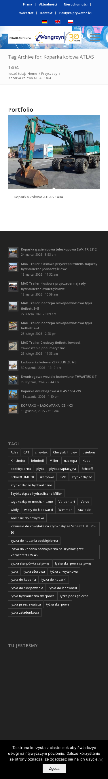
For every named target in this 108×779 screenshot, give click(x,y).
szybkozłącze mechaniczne (32, 501)
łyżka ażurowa (34, 571)
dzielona (89, 452)
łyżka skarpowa (57, 604)
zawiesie (84, 509)
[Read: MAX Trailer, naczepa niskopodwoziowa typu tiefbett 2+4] (13, 326)
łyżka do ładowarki (63, 588)
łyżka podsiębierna (74, 596)
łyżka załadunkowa (25, 612)
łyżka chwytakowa (64, 571)
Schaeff (87, 468)
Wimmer (65, 509)
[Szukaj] (78, 37)
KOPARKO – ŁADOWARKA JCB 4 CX (47, 405)
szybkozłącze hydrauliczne (31, 485)
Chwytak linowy (65, 452)
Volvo (85, 501)
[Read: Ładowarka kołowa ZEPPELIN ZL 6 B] (13, 365)
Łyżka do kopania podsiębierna (34, 540)
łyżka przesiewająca (26, 604)
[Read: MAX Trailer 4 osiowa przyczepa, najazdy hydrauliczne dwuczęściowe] (13, 286)
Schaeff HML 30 (22, 477)
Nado (86, 460)
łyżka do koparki (53, 579)
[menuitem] (27, 4)
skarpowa (46, 477)
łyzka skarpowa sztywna (73, 563)
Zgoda (54, 768)
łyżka (14, 571)
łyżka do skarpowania (27, 588)
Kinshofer (18, 460)
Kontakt (46, 13)
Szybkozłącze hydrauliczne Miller (36, 493)
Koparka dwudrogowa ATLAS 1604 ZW (51, 391)
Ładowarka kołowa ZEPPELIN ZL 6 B (49, 362)
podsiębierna (21, 468)
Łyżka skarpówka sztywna (30, 563)
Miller (54, 460)
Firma (27, 4)
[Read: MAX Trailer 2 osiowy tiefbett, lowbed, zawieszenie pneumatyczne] (13, 346)
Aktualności (48, 4)
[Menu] (92, 37)
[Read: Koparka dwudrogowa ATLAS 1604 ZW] (13, 394)
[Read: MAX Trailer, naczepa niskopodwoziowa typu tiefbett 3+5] (13, 306)
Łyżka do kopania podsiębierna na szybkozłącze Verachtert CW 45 (47, 552)
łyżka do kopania (23, 579)
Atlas (14, 452)
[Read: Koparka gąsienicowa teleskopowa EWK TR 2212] (13, 252)
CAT (26, 452)
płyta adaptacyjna (62, 468)
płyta (40, 468)
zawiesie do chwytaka (27, 518)
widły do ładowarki (38, 509)
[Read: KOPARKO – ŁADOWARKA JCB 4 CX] (13, 408)
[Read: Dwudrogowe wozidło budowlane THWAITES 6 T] (13, 380)
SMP (63, 477)
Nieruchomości (76, 4)
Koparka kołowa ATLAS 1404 (38, 196)
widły (15, 509)
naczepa (70, 460)
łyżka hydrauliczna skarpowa (32, 596)
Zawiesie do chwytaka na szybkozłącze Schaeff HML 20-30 (53, 529)
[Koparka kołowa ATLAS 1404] (54, 152)
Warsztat (26, 13)
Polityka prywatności (75, 13)
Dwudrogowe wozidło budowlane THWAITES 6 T (59, 376)
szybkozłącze (82, 477)
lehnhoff (37, 460)
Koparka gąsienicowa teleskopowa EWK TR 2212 (58, 249)
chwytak (41, 452)
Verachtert (66, 501)
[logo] (45, 37)
